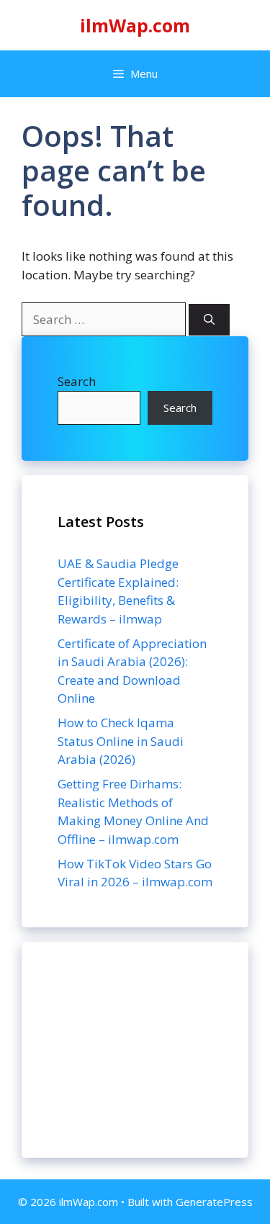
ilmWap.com (135, 25)
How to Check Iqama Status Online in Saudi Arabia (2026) (121, 741)
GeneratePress (214, 1201)
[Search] (209, 320)
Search (77, 381)
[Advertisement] (135, 1050)
